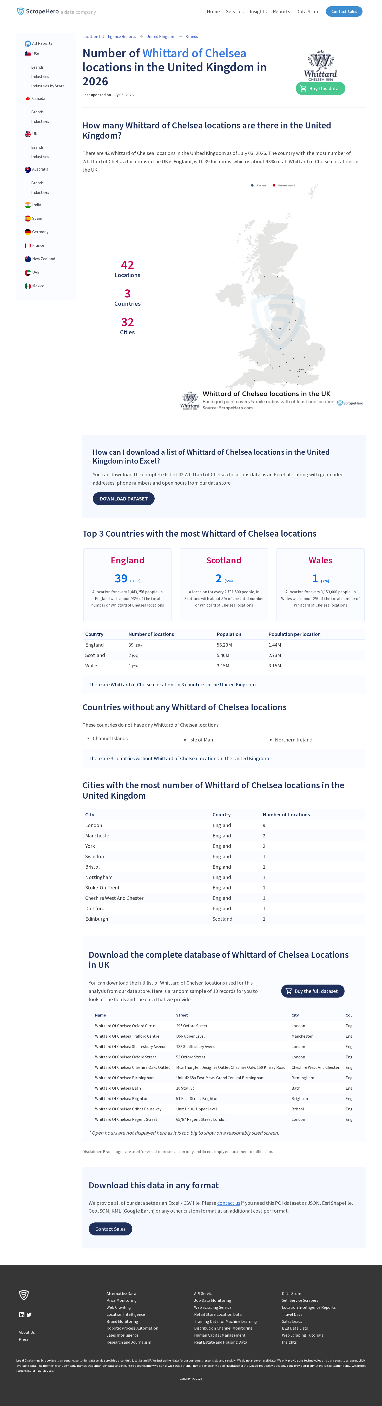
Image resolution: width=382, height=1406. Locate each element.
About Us (27, 1332)
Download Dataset (124, 498)
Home (213, 11)
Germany (39, 231)
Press (24, 1339)
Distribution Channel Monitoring (223, 1328)
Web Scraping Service (213, 1307)
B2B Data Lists (295, 1328)
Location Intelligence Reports (109, 36)
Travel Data (292, 1314)
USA (35, 53)
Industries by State (48, 85)
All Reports (41, 43)
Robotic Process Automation (132, 1328)
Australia (39, 169)
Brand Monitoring (122, 1321)
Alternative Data (121, 1293)
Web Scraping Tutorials (302, 1335)
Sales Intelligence (123, 1335)
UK (34, 133)
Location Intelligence (126, 1314)
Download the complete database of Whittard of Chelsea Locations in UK (219, 960)
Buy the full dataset (316, 991)
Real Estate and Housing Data (220, 1342)
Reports (281, 11)
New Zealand (43, 258)
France (37, 245)
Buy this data (324, 88)
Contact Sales (344, 11)
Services (234, 11)
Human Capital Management (220, 1335)
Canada (38, 98)
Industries (40, 76)
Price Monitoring (122, 1300)
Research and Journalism (129, 1342)
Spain (36, 218)
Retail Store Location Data (218, 1314)
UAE (35, 272)
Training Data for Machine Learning (225, 1321)
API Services (204, 1293)
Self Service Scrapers (300, 1300)
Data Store (308, 11)
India (36, 204)
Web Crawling (119, 1307)
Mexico (37, 285)
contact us (228, 1203)
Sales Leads (292, 1321)
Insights (258, 11)
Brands (37, 67)
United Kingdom (160, 36)
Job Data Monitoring (212, 1300)
